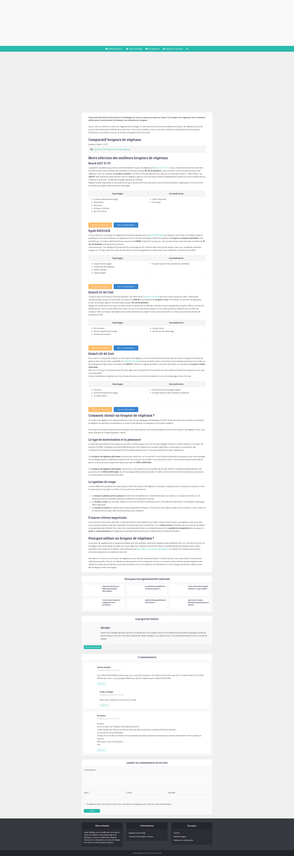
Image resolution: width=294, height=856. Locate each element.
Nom (87, 792)
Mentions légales (180, 836)
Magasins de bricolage (137, 833)
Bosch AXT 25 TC (161, 167)
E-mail (129, 792)
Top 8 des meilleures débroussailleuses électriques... (110, 588)
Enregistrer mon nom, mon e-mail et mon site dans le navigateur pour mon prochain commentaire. (129, 804)
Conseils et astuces (174, 49)
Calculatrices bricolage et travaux (141, 836)
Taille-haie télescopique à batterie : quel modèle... (198, 587)
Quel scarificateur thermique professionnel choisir (198, 602)
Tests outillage (135, 49)
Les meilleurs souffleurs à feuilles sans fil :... (155, 587)
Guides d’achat (114, 49)
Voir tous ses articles (92, 647)
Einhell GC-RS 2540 (151, 296)
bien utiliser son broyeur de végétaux (152, 549)
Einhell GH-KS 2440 (131, 361)
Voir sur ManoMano (126, 225)
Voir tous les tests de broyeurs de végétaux (111, 149)
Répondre (101, 684)
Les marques (153, 49)
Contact (176, 833)
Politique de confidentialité (183, 840)
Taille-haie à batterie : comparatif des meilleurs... (111, 602)
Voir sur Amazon (101, 225)
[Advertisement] (147, 29)
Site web (171, 792)
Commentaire (90, 770)
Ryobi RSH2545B (156, 235)
